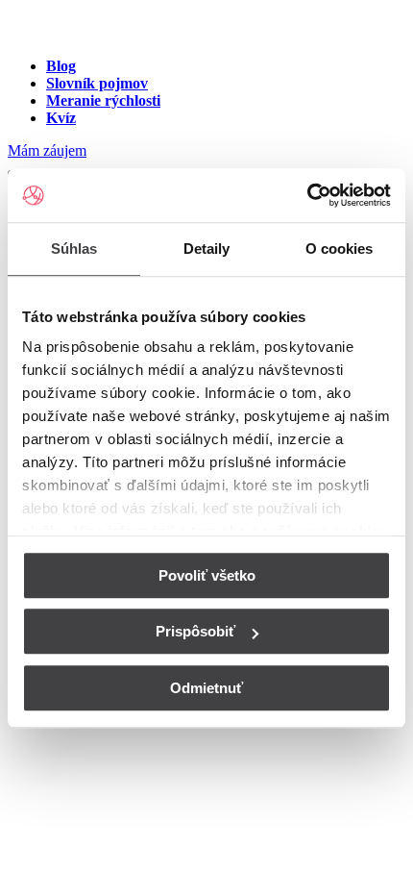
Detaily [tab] (207, 248)
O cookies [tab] (339, 248)
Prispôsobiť (195, 631)
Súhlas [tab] (74, 248)
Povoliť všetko (206, 575)
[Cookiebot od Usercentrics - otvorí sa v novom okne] (307, 195)
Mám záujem (47, 150)
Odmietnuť (206, 688)
